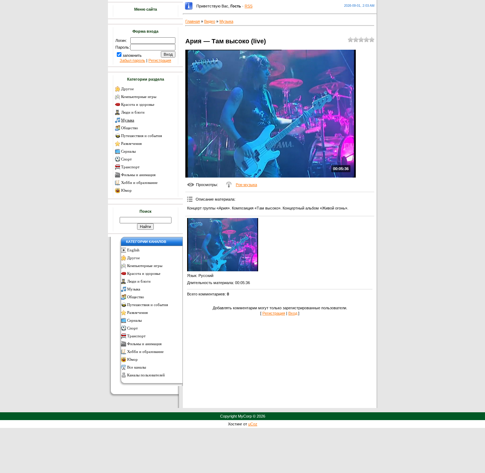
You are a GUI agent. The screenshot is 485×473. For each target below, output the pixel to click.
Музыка (127, 120)
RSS (248, 6)
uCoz (252, 424)
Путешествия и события (141, 136)
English (133, 250)
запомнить (132, 55)
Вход (292, 313)
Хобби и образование (139, 183)
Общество (129, 128)
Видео (209, 21)
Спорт (126, 159)
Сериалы (128, 151)
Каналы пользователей (146, 375)
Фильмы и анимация (138, 175)
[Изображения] (222, 244)
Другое (127, 89)
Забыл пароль (132, 60)
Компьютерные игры (138, 97)
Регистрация (159, 60)
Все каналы (136, 367)
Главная (192, 21)
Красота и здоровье (137, 105)
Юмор (126, 190)
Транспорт (130, 167)
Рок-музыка (246, 185)
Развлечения (131, 144)
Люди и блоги (133, 112)
